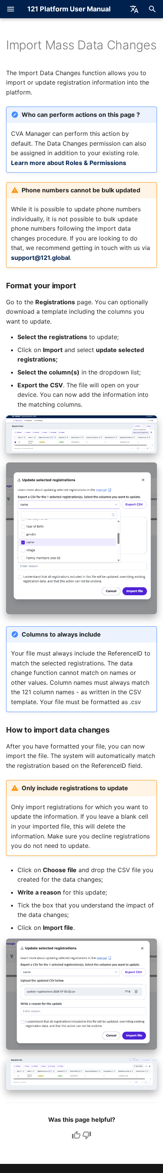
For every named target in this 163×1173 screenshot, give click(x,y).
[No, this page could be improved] (86, 1135)
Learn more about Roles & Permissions (68, 163)
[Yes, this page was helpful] (76, 1135)
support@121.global (40, 257)
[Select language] (134, 9)
